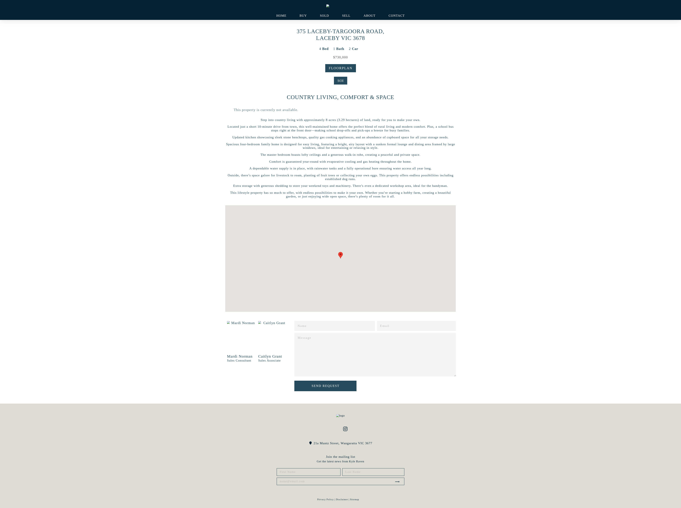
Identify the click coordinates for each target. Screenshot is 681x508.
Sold (324, 15)
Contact (397, 15)
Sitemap (354, 499)
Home (281, 15)
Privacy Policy (325, 499)
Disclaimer (342, 499)
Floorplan (340, 68)
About (369, 15)
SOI (340, 81)
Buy (303, 15)
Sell (346, 15)
